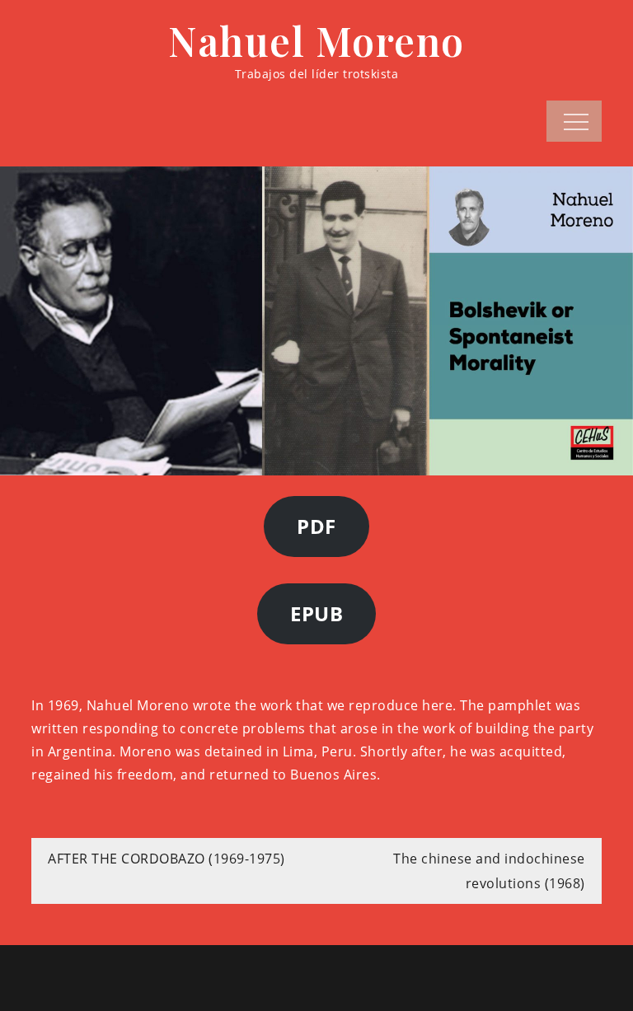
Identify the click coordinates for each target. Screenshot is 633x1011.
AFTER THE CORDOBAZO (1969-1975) (166, 859)
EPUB (316, 613)
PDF (316, 526)
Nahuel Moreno (316, 40)
